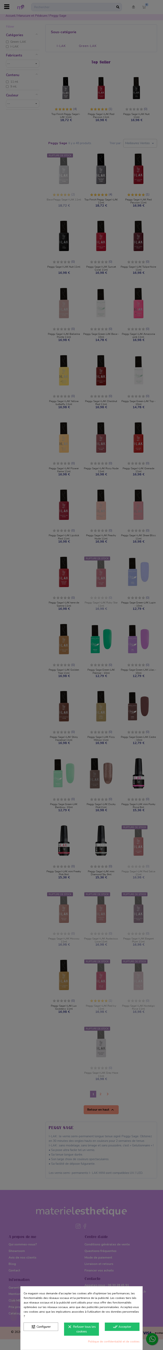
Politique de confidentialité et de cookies (114, 1341)
